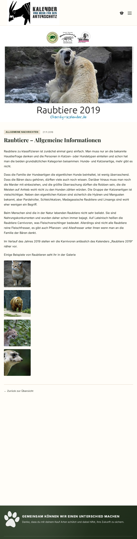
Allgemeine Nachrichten (22, 132)
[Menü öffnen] (129, 12)
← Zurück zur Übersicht (18, 390)
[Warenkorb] (121, 12)
